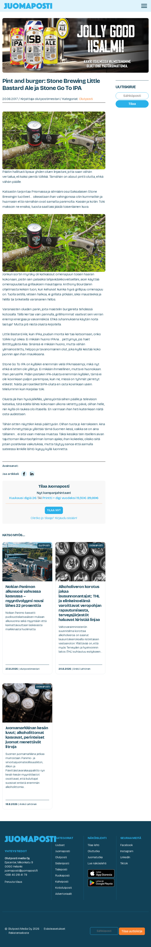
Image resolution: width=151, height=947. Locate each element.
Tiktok (124, 863)
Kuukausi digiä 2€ (23, 498)
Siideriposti (62, 863)
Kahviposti (61, 881)
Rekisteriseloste (19, 933)
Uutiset (60, 845)
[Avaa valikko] (144, 6)
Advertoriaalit (63, 894)
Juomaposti (62, 851)
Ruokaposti (62, 875)
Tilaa (132, 104)
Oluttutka (93, 851)
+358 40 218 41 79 (16, 874)
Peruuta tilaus (13, 882)
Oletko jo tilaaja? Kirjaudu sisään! (54, 518)
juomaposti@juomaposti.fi (21, 870)
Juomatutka (95, 857)
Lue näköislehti (97, 863)
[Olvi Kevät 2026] (75, 45)
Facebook (126, 845)
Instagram (126, 851)
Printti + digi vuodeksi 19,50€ (70, 498)
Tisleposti (61, 869)
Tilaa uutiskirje (132, 931)
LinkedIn (125, 857)
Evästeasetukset (54, 929)
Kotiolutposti (63, 887)
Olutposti (86, 99)
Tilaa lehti (93, 845)
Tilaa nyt (54, 510)
